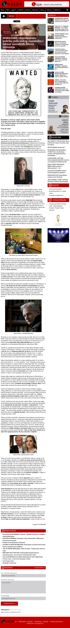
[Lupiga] (11, 3)
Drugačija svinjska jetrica (56, 195)
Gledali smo (57, 10)
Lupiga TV (13, 10)
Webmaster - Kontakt (26, 621)
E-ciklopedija (57, 200)
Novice (11, 16)
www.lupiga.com (39, 623)
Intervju (42, 10)
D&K (7, 10)
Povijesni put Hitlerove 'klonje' (57, 204)
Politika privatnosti (56, 621)
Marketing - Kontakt (41, 621)
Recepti (53, 185)
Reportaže (35, 10)
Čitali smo (49, 10)
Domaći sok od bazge (55, 189)
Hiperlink (20, 10)
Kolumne (27, 10)
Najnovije (52, 15)
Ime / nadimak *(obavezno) (9, 573)
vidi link (16, 514)
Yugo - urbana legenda (55, 206)
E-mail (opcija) (5, 595)
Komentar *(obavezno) (7, 579)
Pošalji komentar (9, 603)
